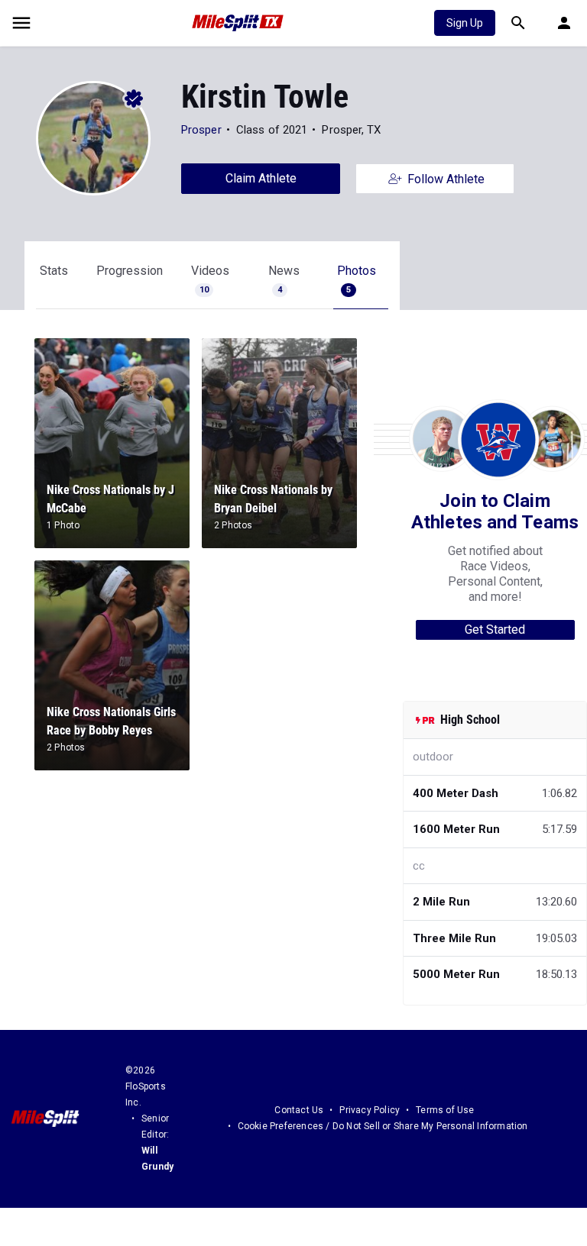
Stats (54, 270)
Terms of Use (445, 1110)
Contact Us (298, 1110)
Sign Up (464, 23)
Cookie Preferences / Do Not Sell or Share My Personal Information (383, 1126)
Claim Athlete (261, 178)
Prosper (201, 130)
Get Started (495, 629)
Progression (129, 270)
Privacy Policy (369, 1110)
